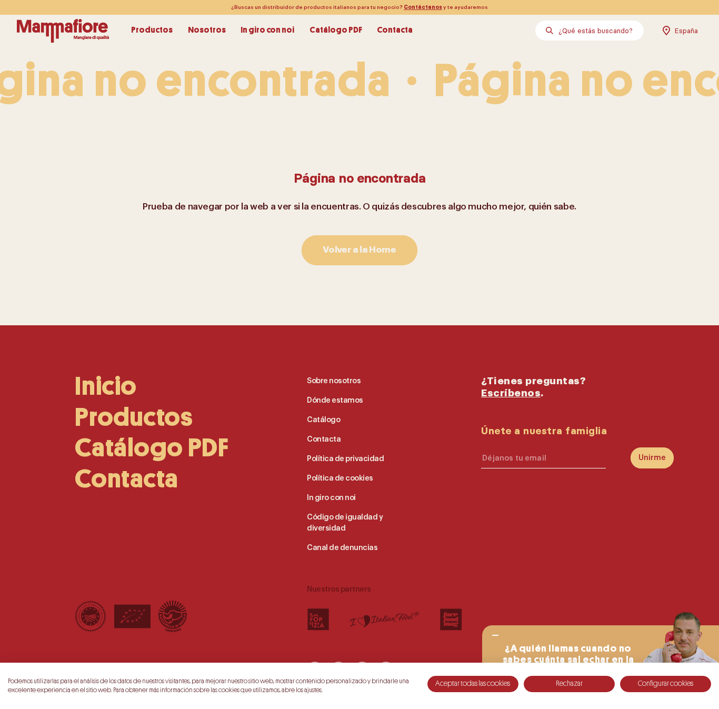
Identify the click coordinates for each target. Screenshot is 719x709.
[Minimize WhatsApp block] (495, 635)
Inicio (106, 386)
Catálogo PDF (335, 30)
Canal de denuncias (342, 548)
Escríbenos (511, 393)
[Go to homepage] (63, 30)
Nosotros (207, 30)
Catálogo (323, 420)
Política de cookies (340, 478)
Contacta (395, 30)
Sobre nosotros (334, 381)
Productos (152, 30)
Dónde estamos (335, 400)
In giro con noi (267, 30)
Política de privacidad (345, 459)
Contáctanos (423, 7)
